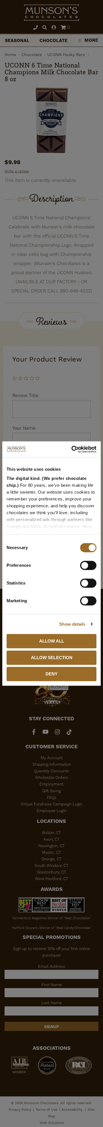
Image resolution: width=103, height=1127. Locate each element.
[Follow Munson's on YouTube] (45, 732)
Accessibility (73, 1110)
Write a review (17, 171)
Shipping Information (51, 764)
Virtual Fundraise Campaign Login (51, 804)
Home (10, 54)
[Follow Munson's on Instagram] (57, 732)
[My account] (53, 28)
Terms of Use (46, 1110)
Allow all (51, 641)
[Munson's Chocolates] (51, 13)
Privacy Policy (20, 1110)
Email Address (51, 966)
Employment (51, 784)
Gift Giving (51, 791)
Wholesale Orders (51, 777)
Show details (72, 624)
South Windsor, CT (51, 865)
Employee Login (51, 810)
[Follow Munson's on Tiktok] (69, 732)
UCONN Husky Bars (66, 54)
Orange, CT (51, 859)
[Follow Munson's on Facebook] (34, 732)
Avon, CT (51, 839)
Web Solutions (51, 1123)
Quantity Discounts (51, 771)
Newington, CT (51, 845)
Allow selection (51, 657)
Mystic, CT (51, 852)
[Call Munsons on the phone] (35, 28)
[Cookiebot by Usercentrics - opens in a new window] (72, 449)
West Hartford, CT (51, 878)
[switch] (88, 565)
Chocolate (53, 40)
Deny (51, 673)
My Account (52, 757)
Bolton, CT (51, 832)
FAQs (51, 797)
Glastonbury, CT (51, 872)
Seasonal (17, 40)
